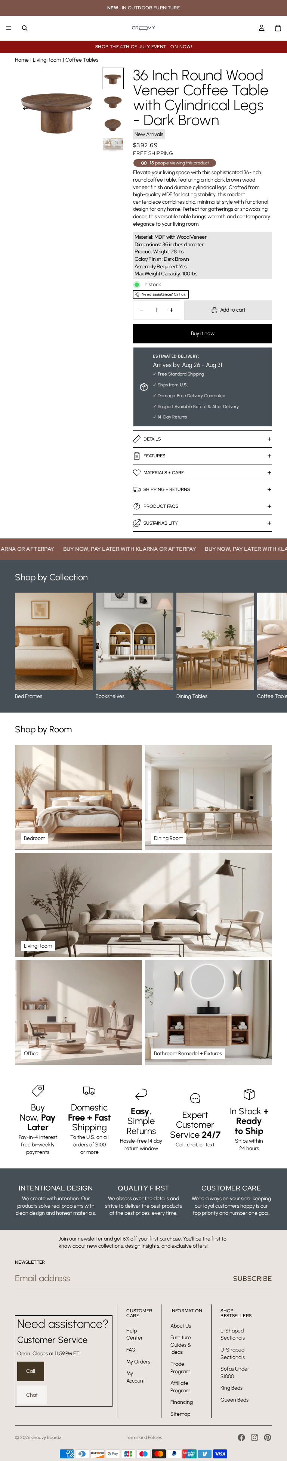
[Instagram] (254, 1437)
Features (154, 456)
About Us (180, 1325)
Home (22, 60)
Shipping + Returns (167, 489)
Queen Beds (234, 1399)
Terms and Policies (144, 1437)
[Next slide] (90, 109)
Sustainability (161, 523)
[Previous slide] (23, 109)
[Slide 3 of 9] (113, 125)
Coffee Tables (81, 60)
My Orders (138, 1361)
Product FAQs (161, 506)
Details (152, 439)
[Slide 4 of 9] (113, 148)
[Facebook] (241, 1437)
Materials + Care (164, 473)
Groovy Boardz (46, 1437)
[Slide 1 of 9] (113, 78)
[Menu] (8, 28)
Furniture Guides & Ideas (180, 1344)
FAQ (131, 1349)
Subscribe (252, 1278)
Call (30, 1371)
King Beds (231, 1388)
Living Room (47, 60)
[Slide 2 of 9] (113, 102)
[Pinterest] (267, 1437)
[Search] (24, 28)
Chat (32, 1394)
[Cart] (278, 28)
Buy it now (203, 333)
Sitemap (180, 1414)
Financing (181, 1402)
